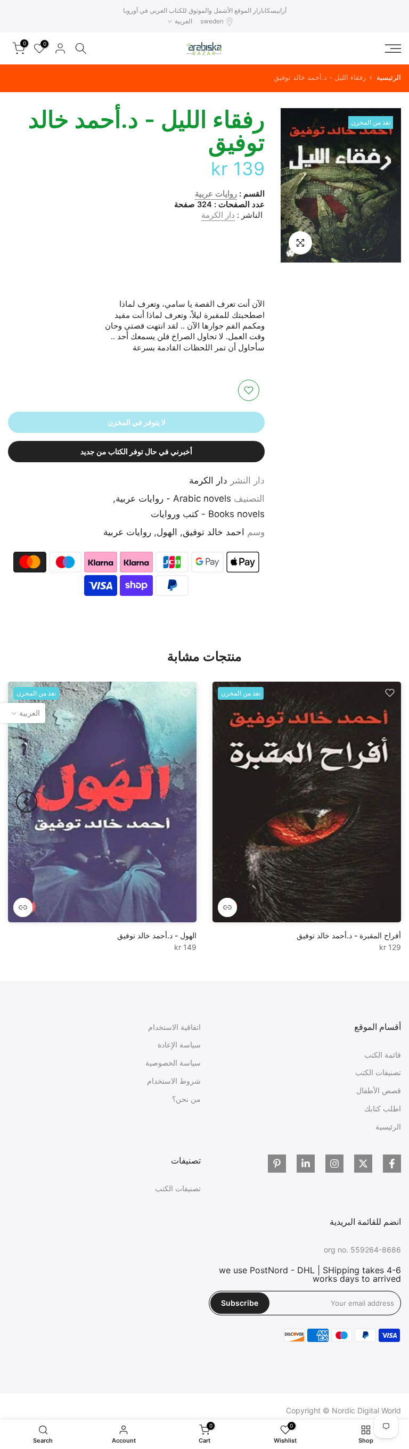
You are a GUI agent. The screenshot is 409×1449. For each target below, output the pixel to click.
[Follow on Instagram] (334, 1164)
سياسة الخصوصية (173, 1062)
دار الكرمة (218, 215)
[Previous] (382, 802)
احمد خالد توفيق (213, 532)
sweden (212, 21)
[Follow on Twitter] (363, 1164)
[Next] (26, 802)
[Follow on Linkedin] (306, 1164)
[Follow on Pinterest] (277, 1164)
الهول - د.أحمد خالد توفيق (157, 935)
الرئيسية (389, 77)
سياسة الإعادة (179, 1044)
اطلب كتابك (382, 1108)
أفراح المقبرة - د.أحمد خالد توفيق (349, 935)
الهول (167, 532)
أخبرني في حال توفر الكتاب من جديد (136, 451)
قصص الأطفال (378, 1090)
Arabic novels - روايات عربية (173, 498)
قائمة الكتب (382, 1054)
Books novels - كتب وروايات (208, 514)
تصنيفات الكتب (378, 1072)
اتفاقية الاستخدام (174, 1027)
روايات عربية (216, 194)
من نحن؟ (186, 1098)
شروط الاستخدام (174, 1080)
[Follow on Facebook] (392, 1164)
